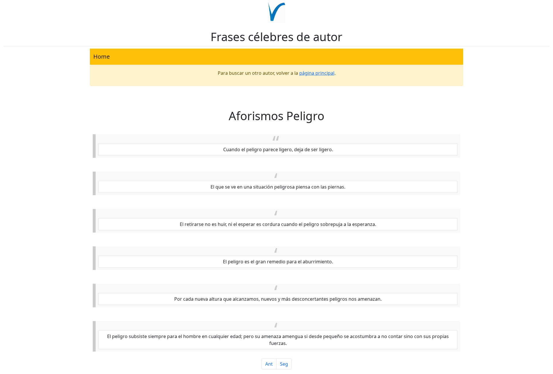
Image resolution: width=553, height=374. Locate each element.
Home (101, 56)
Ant (269, 364)
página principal (316, 73)
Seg (284, 364)
